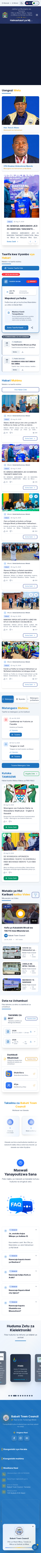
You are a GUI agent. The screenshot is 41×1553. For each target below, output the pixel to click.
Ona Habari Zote (20, 390)
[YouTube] (26, 1438)
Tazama (17, 735)
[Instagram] (20, 1438)
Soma (15, 352)
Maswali (6, 3)
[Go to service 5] (18, 1395)
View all (35, 895)
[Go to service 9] (29, 1395)
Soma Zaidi (9, 241)
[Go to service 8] (26, 1395)
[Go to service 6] (20, 1395)
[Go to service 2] (11, 1395)
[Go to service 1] (9, 1395)
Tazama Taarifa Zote (15, 268)
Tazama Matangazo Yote (20, 765)
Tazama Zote (31, 1018)
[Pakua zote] (31, 1031)
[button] (20, 1239)
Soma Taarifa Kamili (15, 328)
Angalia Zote (30, 774)
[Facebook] (14, 1438)
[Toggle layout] (32, 1526)
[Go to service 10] (32, 1395)
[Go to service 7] (22, 1395)
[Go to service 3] (13, 1395)
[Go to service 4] (16, 1395)
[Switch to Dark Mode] (21, 3)
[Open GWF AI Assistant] (35, 1547)
